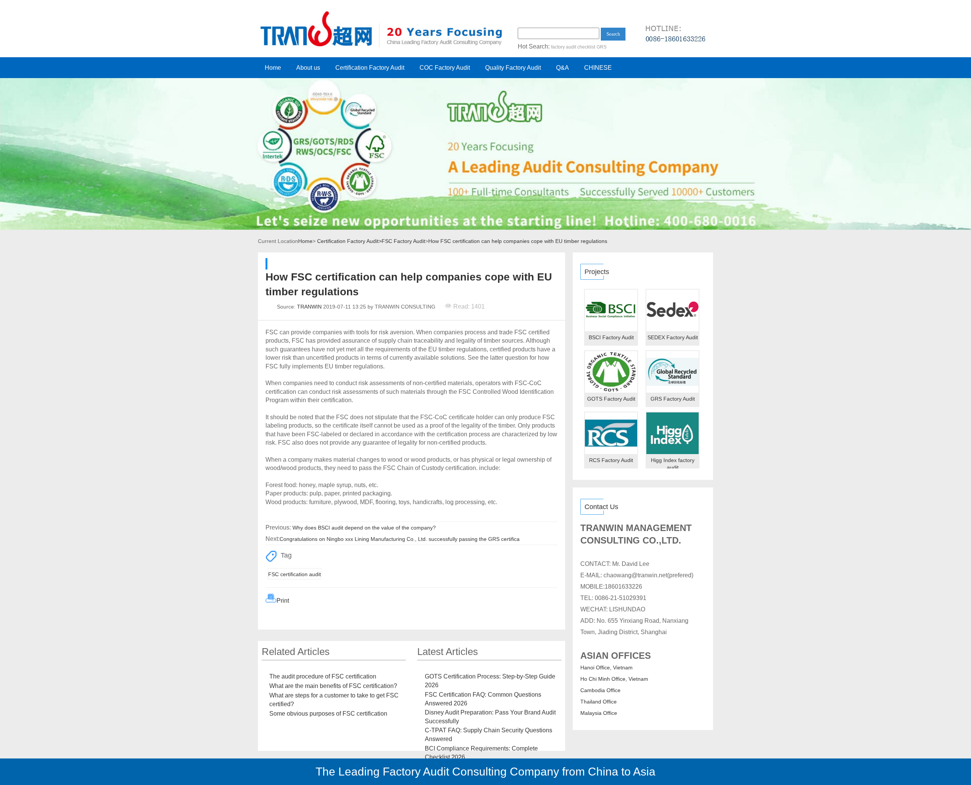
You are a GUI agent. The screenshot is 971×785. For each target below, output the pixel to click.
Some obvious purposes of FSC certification (328, 713)
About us (308, 67)
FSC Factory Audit (403, 241)
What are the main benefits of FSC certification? (333, 686)
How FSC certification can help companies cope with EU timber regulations (517, 241)
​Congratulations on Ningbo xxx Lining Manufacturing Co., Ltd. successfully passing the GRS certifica (400, 539)
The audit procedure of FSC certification (322, 676)
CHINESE (598, 67)
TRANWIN (309, 307)
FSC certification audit (294, 574)
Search (613, 34)
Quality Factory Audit (513, 67)
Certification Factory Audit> (349, 241)
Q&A (562, 67)
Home (273, 67)
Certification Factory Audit (369, 67)
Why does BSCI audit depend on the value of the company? (364, 528)
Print (283, 600)
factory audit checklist (573, 47)
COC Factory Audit (445, 67)
